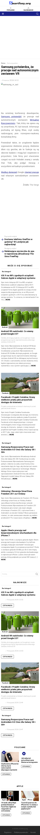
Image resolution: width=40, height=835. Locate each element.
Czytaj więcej (7, 605)
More (8, 300)
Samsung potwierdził (11, 116)
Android (5, 327)
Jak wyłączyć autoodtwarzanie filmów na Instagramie (29, 760)
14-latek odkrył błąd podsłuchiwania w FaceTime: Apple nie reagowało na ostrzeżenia (8, 807)
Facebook (5, 393)
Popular (4, 752)
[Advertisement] (20, 37)
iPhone (30, 800)
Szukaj (36, 575)
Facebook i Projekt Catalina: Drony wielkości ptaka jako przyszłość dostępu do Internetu (18, 400)
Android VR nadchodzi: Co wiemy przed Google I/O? (17, 332)
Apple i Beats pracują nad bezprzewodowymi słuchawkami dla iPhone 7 (18, 533)
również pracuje (32, 172)
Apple (4, 800)
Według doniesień (9, 172)
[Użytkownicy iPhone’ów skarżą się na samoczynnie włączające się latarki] (10, 757)
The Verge (34, 185)
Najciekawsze (28, 10)
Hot (24, 753)
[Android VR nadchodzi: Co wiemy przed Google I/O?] (20, 317)
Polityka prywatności (21, 832)
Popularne (10, 10)
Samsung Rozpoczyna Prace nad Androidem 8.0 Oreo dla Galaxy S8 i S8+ (18, 449)
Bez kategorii (6, 271)
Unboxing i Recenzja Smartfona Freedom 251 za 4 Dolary (16, 492)
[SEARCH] (37, 13)
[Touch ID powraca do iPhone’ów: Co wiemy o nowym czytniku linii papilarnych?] (30, 796)
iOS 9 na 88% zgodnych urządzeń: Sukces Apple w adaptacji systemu (18, 276)
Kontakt (33, 832)
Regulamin (8, 832)
